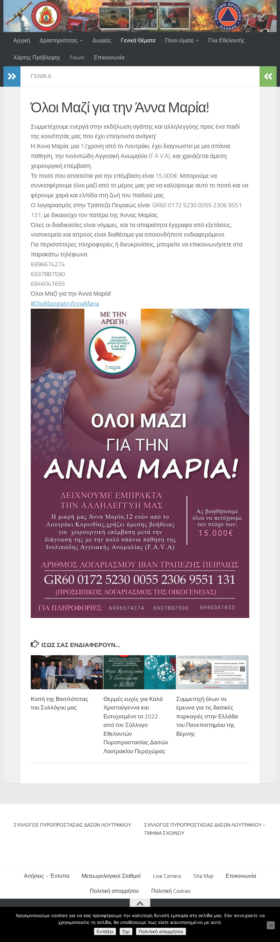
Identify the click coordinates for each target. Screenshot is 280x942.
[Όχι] (271, 925)
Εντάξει (105, 931)
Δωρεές (102, 40)
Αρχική (21, 40)
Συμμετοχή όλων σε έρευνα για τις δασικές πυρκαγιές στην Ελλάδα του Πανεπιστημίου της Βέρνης (207, 716)
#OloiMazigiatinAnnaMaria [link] (65, 303)
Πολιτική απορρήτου (114, 891)
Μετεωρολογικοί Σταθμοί (111, 876)
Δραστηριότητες (59, 40)
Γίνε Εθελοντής (226, 40)
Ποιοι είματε (179, 40)
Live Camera (167, 876)
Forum (77, 57)
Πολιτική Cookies (171, 891)
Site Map (203, 876)
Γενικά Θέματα (138, 40)
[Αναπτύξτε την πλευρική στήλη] (11, 76)
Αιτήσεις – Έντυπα (46, 876)
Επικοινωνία (109, 57)
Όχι (126, 931)
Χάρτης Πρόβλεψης (36, 57)
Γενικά (41, 76)
